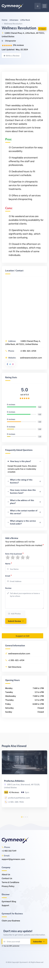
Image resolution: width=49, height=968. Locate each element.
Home (4, 19)
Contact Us (7, 878)
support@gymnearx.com (13, 859)
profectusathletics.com (19, 797)
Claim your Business (11, 920)
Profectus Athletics (14, 781)
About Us (6, 874)
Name (8, 563)
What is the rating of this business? (21, 481)
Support (5, 905)
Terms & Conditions (10, 882)
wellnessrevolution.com (31, 357)
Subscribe (37, 941)
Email (8, 575)
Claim (43, 28)
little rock (25, 19)
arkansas (13, 19)
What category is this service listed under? (23, 522)
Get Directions (14, 666)
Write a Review (12, 55)
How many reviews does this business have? (23, 491)
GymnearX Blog (9, 901)
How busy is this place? (20, 461)
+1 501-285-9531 (16, 801)
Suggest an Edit (22, 635)
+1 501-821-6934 (28, 350)
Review (8, 588)
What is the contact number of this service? (23, 512)
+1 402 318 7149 (9, 850)
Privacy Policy (8, 886)
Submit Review (14, 621)
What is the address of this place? (22, 501)
